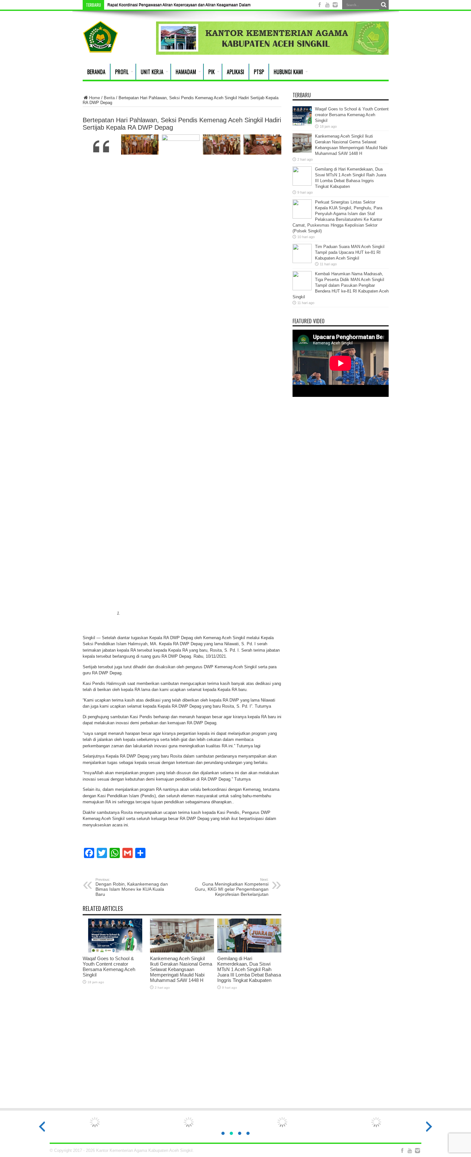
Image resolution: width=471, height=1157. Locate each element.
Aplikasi (235, 72)
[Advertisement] (235, 1053)
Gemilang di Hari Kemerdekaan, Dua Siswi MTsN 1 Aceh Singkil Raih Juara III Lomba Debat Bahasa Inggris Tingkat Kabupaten (249, 969)
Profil (121, 72)
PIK (211, 72)
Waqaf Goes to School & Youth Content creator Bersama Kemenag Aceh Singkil (109, 966)
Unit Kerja (152, 72)
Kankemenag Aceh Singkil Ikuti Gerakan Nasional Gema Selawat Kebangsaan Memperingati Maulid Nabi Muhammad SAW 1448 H (181, 969)
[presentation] (42, 1126)
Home (94, 97)
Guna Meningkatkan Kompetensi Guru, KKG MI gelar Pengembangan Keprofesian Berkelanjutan (232, 887)
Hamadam (186, 72)
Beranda (96, 72)
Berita (109, 97)
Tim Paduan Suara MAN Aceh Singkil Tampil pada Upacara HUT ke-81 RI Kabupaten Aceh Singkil (349, 252)
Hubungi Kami (288, 72)
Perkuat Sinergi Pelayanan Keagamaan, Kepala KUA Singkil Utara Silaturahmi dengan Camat (189, 5)
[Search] (384, 5)
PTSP (259, 72)
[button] (223, 1133)
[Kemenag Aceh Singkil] (100, 47)
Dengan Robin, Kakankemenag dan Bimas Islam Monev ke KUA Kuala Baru (131, 887)
